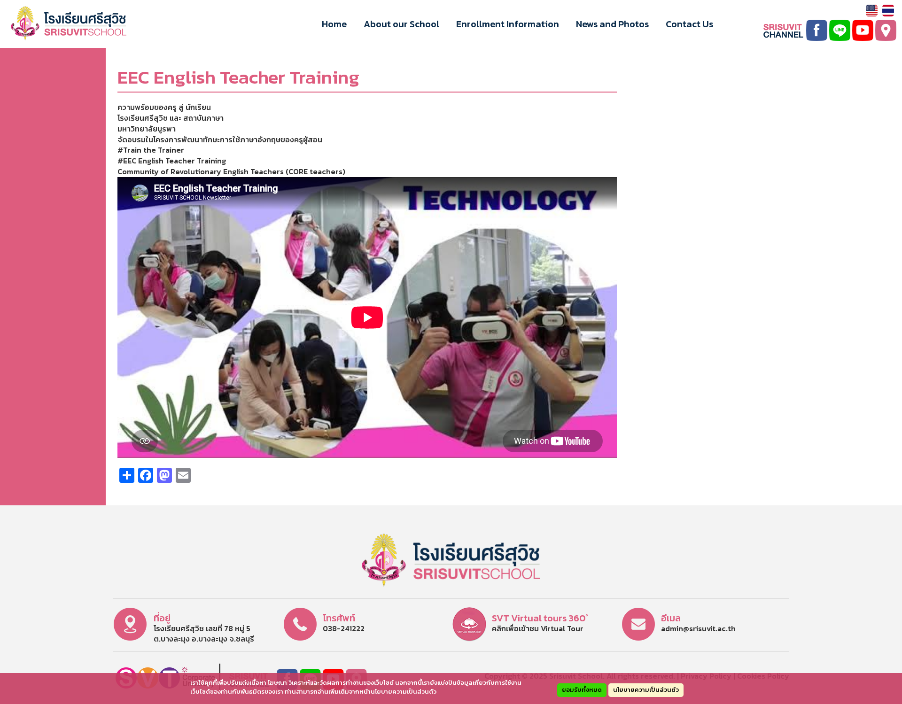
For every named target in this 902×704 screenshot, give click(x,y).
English (872, 10)
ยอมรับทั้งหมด (582, 689)
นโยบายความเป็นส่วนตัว (646, 689)
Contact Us (689, 24)
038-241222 (344, 628)
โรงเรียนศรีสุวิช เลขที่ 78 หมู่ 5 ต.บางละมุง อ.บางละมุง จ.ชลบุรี (204, 634)
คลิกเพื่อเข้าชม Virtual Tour (537, 628)
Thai (888, 10)
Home (334, 24)
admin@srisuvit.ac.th (698, 628)
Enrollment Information (507, 24)
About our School (401, 24)
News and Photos (612, 24)
